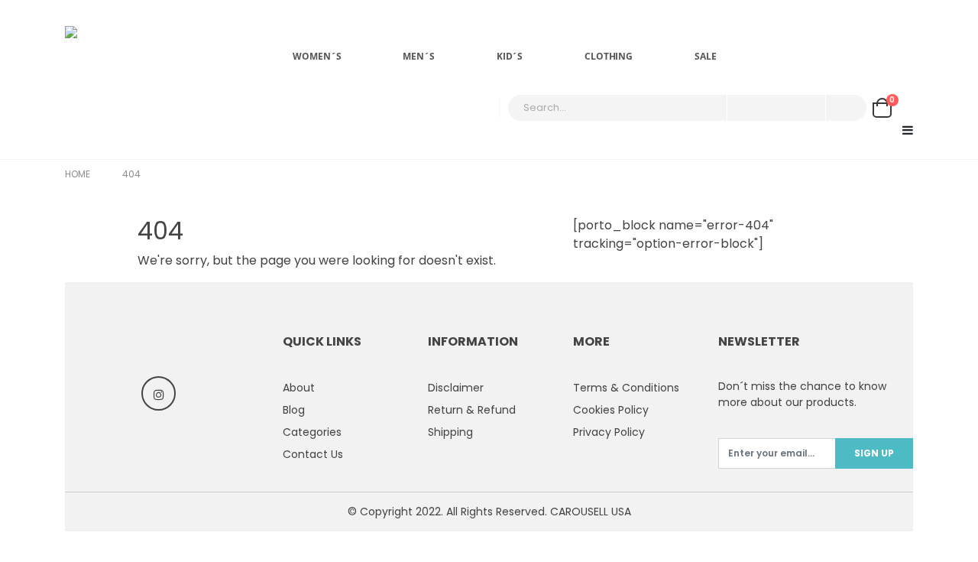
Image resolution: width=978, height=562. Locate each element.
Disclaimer (456, 387)
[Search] (845, 108)
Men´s (418, 56)
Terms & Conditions (626, 387)
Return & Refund (472, 409)
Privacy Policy (609, 432)
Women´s (317, 56)
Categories (312, 432)
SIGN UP (874, 453)
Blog (294, 409)
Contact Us (313, 454)
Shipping (450, 432)
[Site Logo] (141, 79)
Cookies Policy (611, 409)
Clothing (609, 56)
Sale (706, 56)
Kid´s (510, 56)
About (299, 387)
